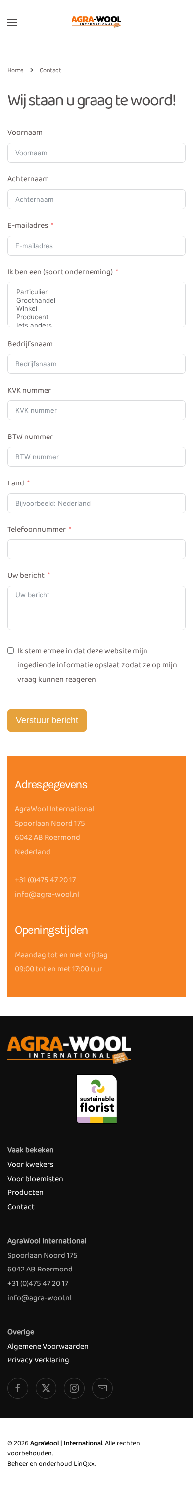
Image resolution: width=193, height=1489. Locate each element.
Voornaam (25, 133)
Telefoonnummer (36, 530)
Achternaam (28, 179)
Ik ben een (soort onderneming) (60, 272)
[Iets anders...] (96, 325)
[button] (12, 22)
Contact (21, 1207)
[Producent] (96, 317)
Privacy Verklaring (38, 1360)
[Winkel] (96, 309)
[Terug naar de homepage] (96, 22)
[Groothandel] (96, 300)
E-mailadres (27, 225)
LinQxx (84, 1463)
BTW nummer (30, 437)
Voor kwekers (30, 1164)
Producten (25, 1192)
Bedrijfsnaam (30, 344)
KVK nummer (29, 390)
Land (15, 483)
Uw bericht (26, 575)
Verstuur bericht (47, 720)
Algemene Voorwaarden (48, 1346)
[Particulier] (96, 292)
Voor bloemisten (35, 1179)
